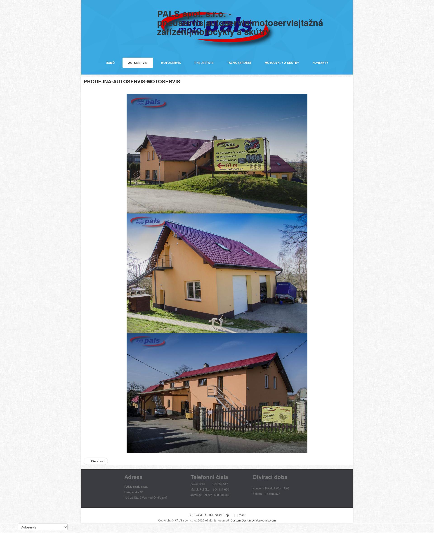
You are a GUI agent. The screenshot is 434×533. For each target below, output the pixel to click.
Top (226, 515)
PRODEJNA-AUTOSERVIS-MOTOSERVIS (132, 81)
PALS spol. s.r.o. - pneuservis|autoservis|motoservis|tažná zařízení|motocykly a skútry (240, 22)
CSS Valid (195, 515)
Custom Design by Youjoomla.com (253, 520)
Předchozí (97, 461)
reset (242, 515)
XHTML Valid (213, 515)
